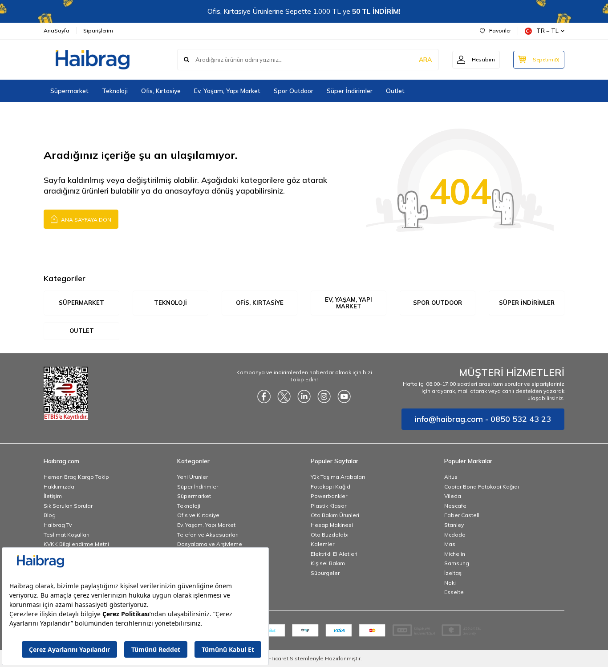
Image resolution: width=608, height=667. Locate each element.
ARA (425, 60)
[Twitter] (284, 396)
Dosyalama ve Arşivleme (209, 544)
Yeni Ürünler (192, 476)
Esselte (454, 592)
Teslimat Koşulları (66, 534)
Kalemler (322, 544)
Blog (50, 515)
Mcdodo (455, 534)
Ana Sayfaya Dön (85, 219)
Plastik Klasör (328, 505)
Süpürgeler (325, 573)
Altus (451, 476)
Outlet (395, 91)
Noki (450, 582)
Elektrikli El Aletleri (334, 553)
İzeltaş (453, 573)
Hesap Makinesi (332, 524)
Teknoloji (115, 91)
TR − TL (547, 30)
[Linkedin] (304, 396)
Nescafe (455, 505)
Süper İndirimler (350, 91)
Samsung (456, 563)
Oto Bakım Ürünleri (335, 515)
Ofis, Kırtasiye (161, 91)
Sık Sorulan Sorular (68, 505)
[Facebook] (264, 396)
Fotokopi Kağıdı (331, 486)
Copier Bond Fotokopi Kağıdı (481, 486)
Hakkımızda (59, 486)
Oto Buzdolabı (330, 534)
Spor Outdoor (293, 91)
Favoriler (500, 30)
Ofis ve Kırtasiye (198, 515)
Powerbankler (329, 496)
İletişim (53, 496)
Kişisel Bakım (328, 563)
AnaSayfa (56, 30)
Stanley (454, 524)
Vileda (452, 496)
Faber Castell (461, 515)
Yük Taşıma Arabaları (338, 476)
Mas (449, 544)
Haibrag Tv (58, 524)
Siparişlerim (98, 30)
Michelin (454, 553)
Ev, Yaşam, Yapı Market (227, 91)
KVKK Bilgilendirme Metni (76, 544)
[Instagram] (324, 396)
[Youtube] (344, 396)
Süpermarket (69, 91)
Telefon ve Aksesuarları (208, 534)
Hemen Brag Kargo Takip (76, 476)
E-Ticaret (277, 658)
